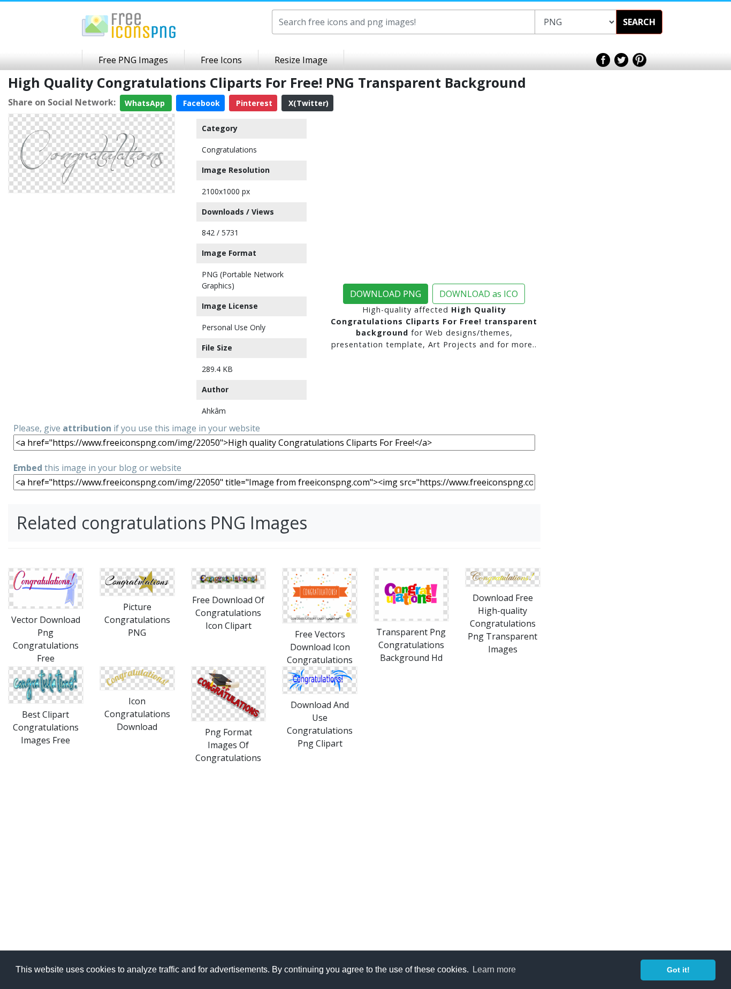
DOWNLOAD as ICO (478, 294)
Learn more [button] (494, 969)
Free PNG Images (133, 60)
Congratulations (229, 149)
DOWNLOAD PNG (385, 294)
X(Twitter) (307, 103)
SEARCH (639, 22)
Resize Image (301, 60)
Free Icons (221, 60)
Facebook (200, 103)
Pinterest (253, 103)
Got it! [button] (678, 969)
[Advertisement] (91, 264)
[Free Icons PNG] (129, 25)
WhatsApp (146, 103)
